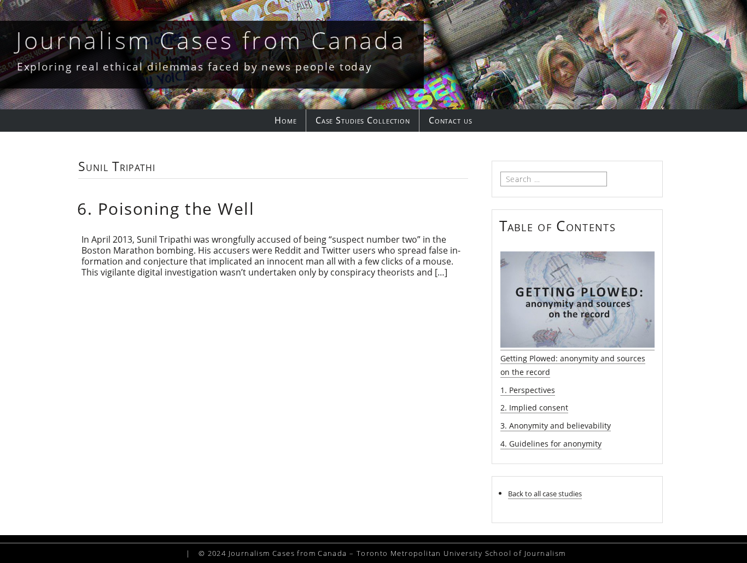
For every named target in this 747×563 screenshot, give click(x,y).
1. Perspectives (527, 390)
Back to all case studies (545, 494)
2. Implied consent (534, 407)
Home (286, 120)
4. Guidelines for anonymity (551, 443)
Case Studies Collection (363, 120)
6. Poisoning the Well (165, 208)
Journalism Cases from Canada (211, 40)
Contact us (450, 120)
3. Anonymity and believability (555, 425)
